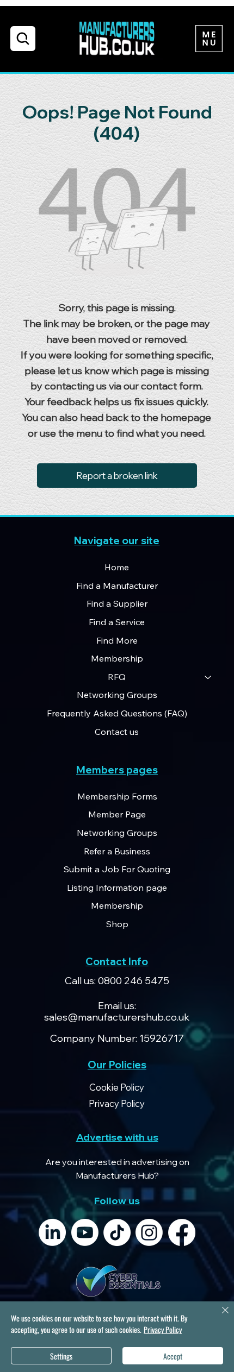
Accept (172, 1356)
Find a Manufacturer (117, 585)
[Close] (219, 1317)
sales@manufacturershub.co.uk (116, 1017)
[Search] (22, 38)
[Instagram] (149, 1232)
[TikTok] (117, 1232)
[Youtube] (84, 1232)
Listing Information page (117, 887)
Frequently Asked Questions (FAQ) (117, 713)
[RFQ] (208, 677)
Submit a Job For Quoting (117, 869)
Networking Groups (117, 694)
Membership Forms (117, 796)
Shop (117, 923)
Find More (117, 640)
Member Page (117, 814)
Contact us (117, 731)
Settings (61, 1356)
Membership (117, 658)
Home (116, 567)
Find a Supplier (117, 603)
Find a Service (117, 621)
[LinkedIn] (52, 1232)
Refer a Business (117, 851)
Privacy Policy (163, 1329)
